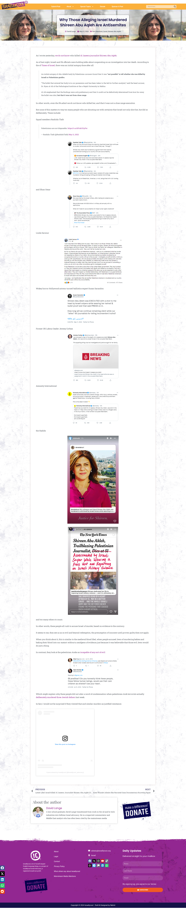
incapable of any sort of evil (92, 652)
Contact (57, 861)
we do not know (62, 55)
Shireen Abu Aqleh (114, 31)
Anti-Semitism (97, 31)
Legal (56, 856)
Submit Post (55, 6)
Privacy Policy (59, 866)
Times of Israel (48, 65)
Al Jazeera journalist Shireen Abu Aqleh (98, 55)
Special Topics (85, 6)
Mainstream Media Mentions (65, 876)
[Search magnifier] (174, 6)
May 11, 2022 (74, 134)
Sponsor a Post (117, 6)
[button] (2, 868)
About (69, 6)
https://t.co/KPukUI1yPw (77, 128)
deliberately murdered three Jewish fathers (55, 697)
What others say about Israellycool (67, 871)
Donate (102, 6)
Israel (105, 31)
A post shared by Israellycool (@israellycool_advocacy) (65, 772)
